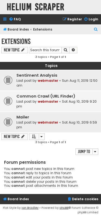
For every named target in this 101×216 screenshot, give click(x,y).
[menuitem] (15, 19)
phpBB (64, 208)
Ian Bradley (30, 208)
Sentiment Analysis (36, 75)
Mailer (22, 117)
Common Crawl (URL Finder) (45, 96)
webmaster (48, 80)
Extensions (15, 41)
